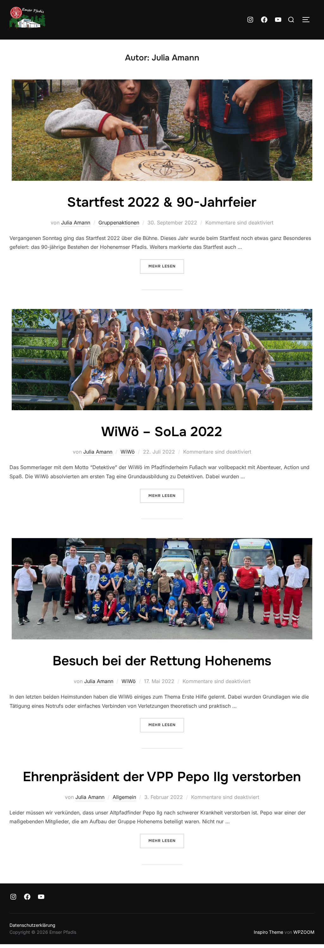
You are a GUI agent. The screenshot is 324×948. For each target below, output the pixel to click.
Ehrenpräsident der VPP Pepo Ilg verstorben (162, 776)
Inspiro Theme (268, 932)
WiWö (128, 452)
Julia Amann (75, 222)
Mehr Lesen (166, 266)
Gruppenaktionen (118, 222)
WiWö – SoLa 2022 (161, 431)
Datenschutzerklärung (32, 925)
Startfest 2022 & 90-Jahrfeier (161, 202)
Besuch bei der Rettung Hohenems (162, 660)
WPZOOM (304, 932)
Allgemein (124, 797)
